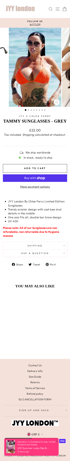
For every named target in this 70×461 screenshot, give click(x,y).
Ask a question (35, 253)
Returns (35, 382)
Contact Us (35, 365)
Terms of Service (35, 388)
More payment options (35, 186)
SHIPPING (35, 245)
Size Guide (35, 376)
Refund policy (35, 393)
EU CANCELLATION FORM (35, 399)
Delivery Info (35, 371)
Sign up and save (34, 410)
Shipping (28, 134)
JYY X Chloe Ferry (35, 116)
